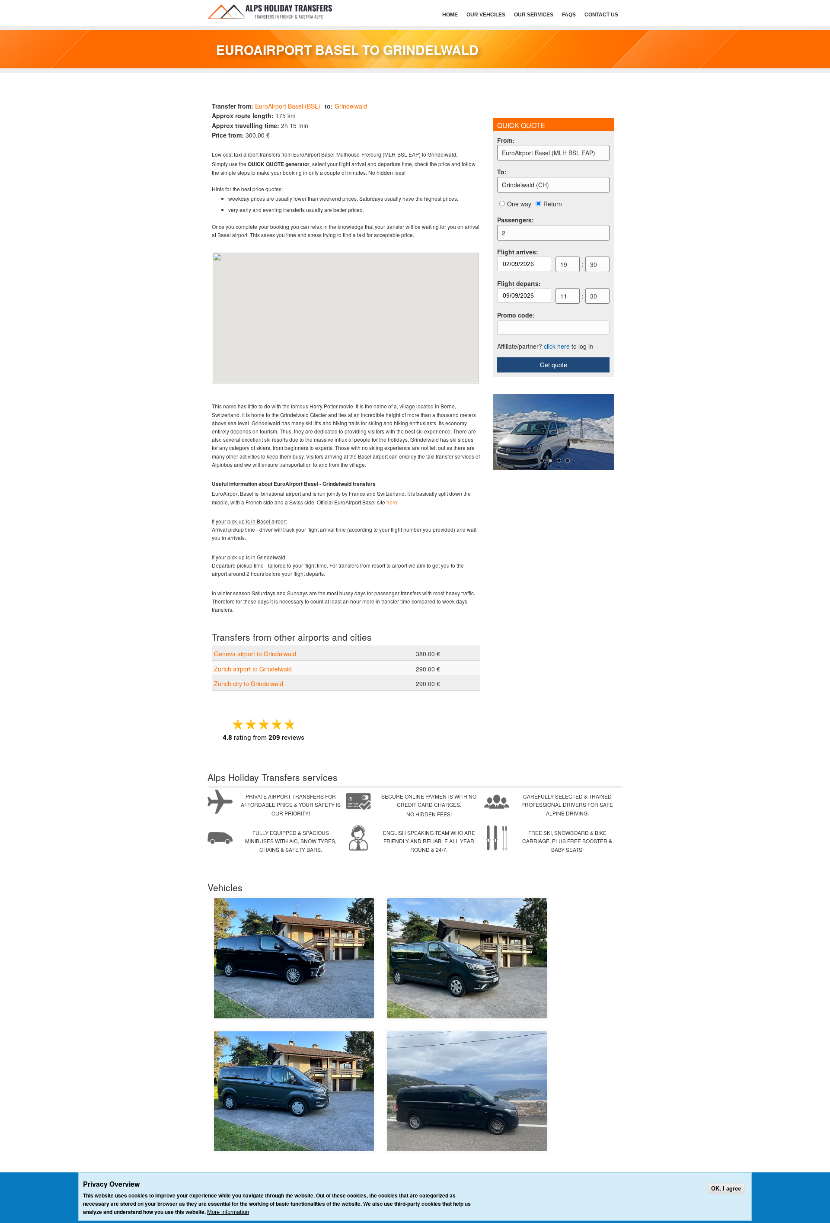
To (502, 171)
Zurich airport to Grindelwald (253, 668)
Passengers (515, 219)
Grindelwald (351, 106)
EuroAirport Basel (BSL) (287, 106)
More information (228, 1212)
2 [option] (503, 232)
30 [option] (593, 264)
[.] (294, 1016)
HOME (450, 15)
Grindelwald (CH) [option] (525, 184)
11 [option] (563, 296)
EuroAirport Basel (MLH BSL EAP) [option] (548, 152)
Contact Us (601, 15)
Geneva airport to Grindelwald (255, 653)
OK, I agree (726, 1188)
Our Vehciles (485, 15)
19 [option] (563, 264)
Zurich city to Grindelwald (248, 683)
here (391, 502)
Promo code (516, 315)
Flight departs (519, 283)
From (505, 140)
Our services (533, 15)
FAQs (569, 15)
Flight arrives (517, 251)
